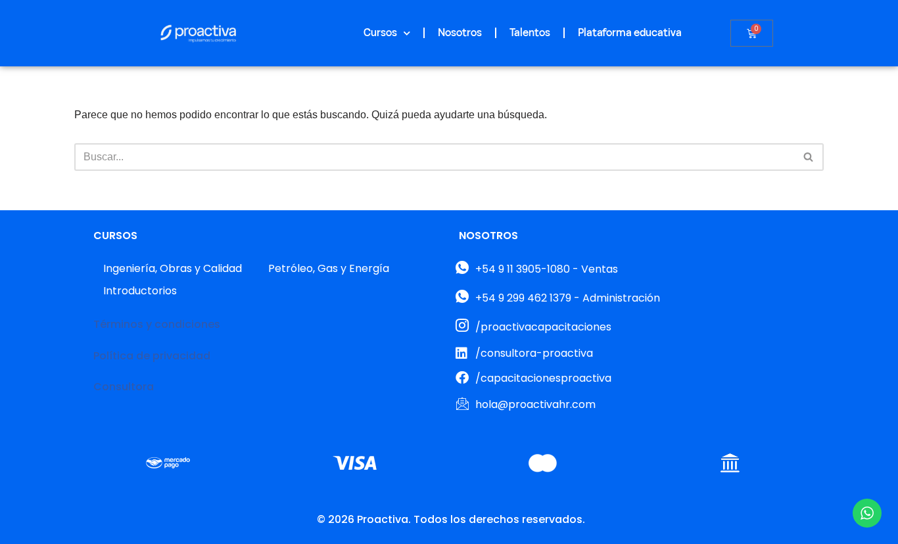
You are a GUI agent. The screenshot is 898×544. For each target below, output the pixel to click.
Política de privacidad (151, 355)
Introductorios (140, 290)
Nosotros (460, 33)
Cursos (380, 33)
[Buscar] (809, 157)
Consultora (123, 386)
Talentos (529, 33)
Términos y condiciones (156, 324)
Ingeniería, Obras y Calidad (172, 268)
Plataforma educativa (630, 33)
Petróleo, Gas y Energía (328, 268)
